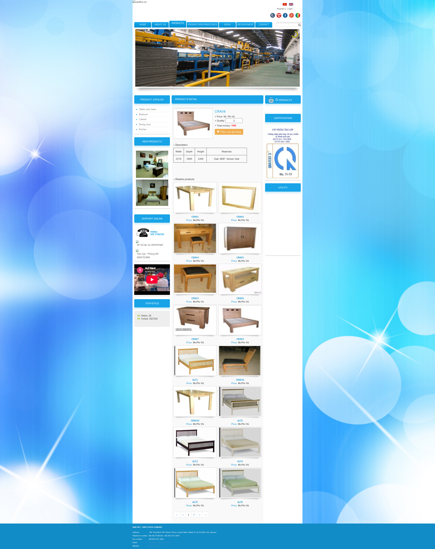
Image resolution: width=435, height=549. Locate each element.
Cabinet (142, 119)
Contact (264, 24)
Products (178, 23)
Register (281, 9)
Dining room (145, 124)
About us (160, 24)
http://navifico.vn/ (155, 546)
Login (290, 9)
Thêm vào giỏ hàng (230, 131)
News (227, 24)
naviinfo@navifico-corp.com (159, 542)
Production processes (202, 24)
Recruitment (246, 24)
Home (143, 24)
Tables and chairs (147, 109)
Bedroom (143, 114)
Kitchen (142, 129)
